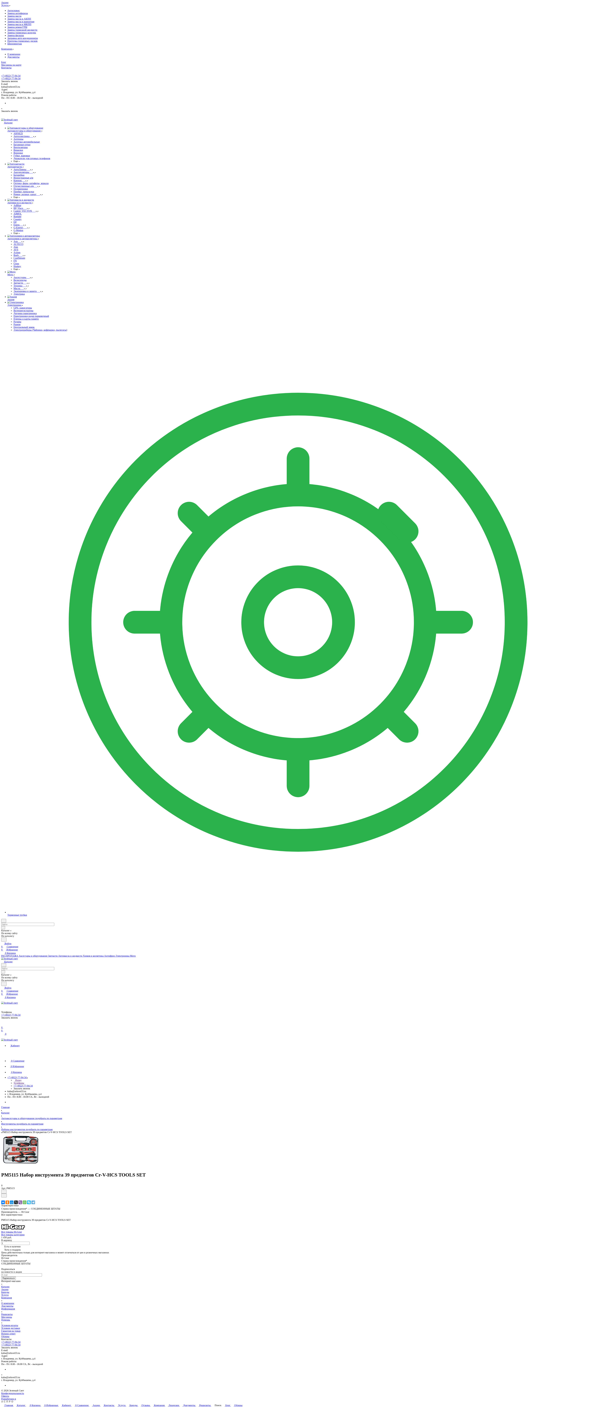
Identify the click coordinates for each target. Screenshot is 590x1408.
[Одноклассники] (7, 1202)
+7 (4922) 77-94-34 (10, 75)
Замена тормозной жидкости (22, 30)
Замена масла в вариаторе (20, 21)
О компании (13, 54)
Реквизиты (7, 1314)
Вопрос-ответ (8, 1333)
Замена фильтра (15, 35)
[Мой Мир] (12, 1202)
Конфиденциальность (12, 1393)
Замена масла (14, 16)
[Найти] (3, 939)
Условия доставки (10, 1328)
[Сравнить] (4, 1195)
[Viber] (20, 1202)
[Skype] (29, 1202)
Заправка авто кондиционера (22, 38)
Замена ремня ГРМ (17, 27)
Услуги (5, 1295)
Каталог (5, 1286)
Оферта (5, 1396)
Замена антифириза (17, 13)
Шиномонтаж (14, 43)
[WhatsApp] (24, 1202)
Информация (8, 1308)
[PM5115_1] (20, 1167)
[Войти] (2, 1024)
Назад (18, 1080)
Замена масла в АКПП (19, 19)
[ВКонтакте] (3, 1202)
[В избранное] (3, 1192)
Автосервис (13, 10)
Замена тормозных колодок (21, 32)
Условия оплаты (9, 1325)
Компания (6, 1297)
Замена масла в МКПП (19, 24)
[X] (16, 1202)
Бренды (5, 1292)
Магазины (6, 1317)
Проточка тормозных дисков (22, 41)
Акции (4, 1289)
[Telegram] (33, 1202)
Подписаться (8, 1278)
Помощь (5, 1320)
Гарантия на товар (10, 1331)
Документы (13, 57)
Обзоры (5, 1336)
